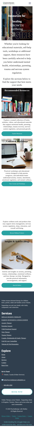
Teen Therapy (6, 332)
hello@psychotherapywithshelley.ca (14, 380)
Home (3, 354)
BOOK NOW (17, 392)
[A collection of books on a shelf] (17, 103)
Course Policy (22, 416)
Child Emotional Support (9, 329)
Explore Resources (17, 133)
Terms (14, 416)
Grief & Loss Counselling (9, 341)
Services (4, 360)
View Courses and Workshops (17, 184)
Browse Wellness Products (17, 233)
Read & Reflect (17, 285)
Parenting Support (7, 326)
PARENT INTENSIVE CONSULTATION (15, 320)
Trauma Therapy (6, 335)
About (3, 357)
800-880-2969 (8, 385)
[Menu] (30, 3)
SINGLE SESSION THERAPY (11, 317)
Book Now (5, 365)
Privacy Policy (6, 416)
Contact (4, 362)
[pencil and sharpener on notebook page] (17, 254)
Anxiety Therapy (7, 323)
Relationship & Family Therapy (16, 338)
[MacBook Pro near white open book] (17, 154)
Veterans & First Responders (10, 344)
